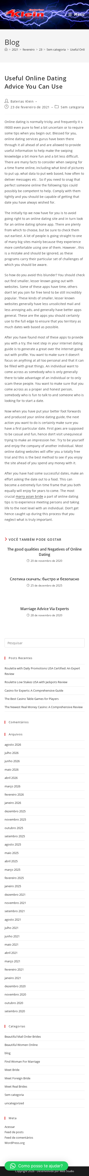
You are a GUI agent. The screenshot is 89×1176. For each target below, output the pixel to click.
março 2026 (12, 786)
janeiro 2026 (13, 803)
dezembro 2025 (15, 811)
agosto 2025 (13, 844)
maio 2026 (11, 769)
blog (7, 1053)
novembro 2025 (15, 819)
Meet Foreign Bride (17, 1078)
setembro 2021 (15, 911)
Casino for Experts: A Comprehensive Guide (34, 690)
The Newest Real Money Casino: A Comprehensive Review (44, 707)
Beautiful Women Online (21, 1045)
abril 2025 (11, 861)
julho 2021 (11, 928)
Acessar (10, 1127)
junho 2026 (12, 761)
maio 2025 (11, 853)
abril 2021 (11, 953)
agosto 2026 (13, 744)
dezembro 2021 (15, 894)
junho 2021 (12, 936)
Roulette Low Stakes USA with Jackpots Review (36, 682)
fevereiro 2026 (14, 794)
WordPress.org (15, 1143)
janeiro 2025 (13, 886)
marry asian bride (29, 496)
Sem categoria (72, 107)
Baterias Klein (22, 101)
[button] (36, 1166)
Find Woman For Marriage (22, 1061)
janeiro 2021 (13, 978)
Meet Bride (12, 1070)
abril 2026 (11, 778)
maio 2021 (11, 944)
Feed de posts (14, 1132)
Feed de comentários (19, 1137)
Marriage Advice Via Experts (44, 608)
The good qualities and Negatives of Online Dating (44, 552)
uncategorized (14, 1103)
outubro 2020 (14, 1003)
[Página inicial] (6, 49)
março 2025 (12, 870)
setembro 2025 (15, 836)
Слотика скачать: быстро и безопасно (44, 578)
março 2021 (12, 961)
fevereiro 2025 (14, 878)
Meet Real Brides (16, 1086)
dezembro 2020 (15, 986)
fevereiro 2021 (14, 969)
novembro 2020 (15, 994)
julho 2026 (11, 753)
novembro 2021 (15, 903)
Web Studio (67, 1171)
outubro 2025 (14, 828)
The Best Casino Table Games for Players (32, 699)
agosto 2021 (13, 919)
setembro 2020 (15, 1011)
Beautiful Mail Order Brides (23, 1036)
